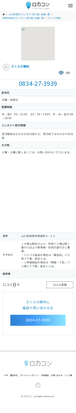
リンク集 (68, 375)
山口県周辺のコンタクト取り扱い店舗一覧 (29, 14)
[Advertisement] (38, 194)
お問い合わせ (57, 375)
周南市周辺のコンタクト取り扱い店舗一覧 (23, 18)
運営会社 (14, 375)
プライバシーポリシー (29, 375)
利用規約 (45, 375)
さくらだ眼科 (54, 18)
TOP (6, 375)
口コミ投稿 (60, 284)
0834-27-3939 (38, 84)
